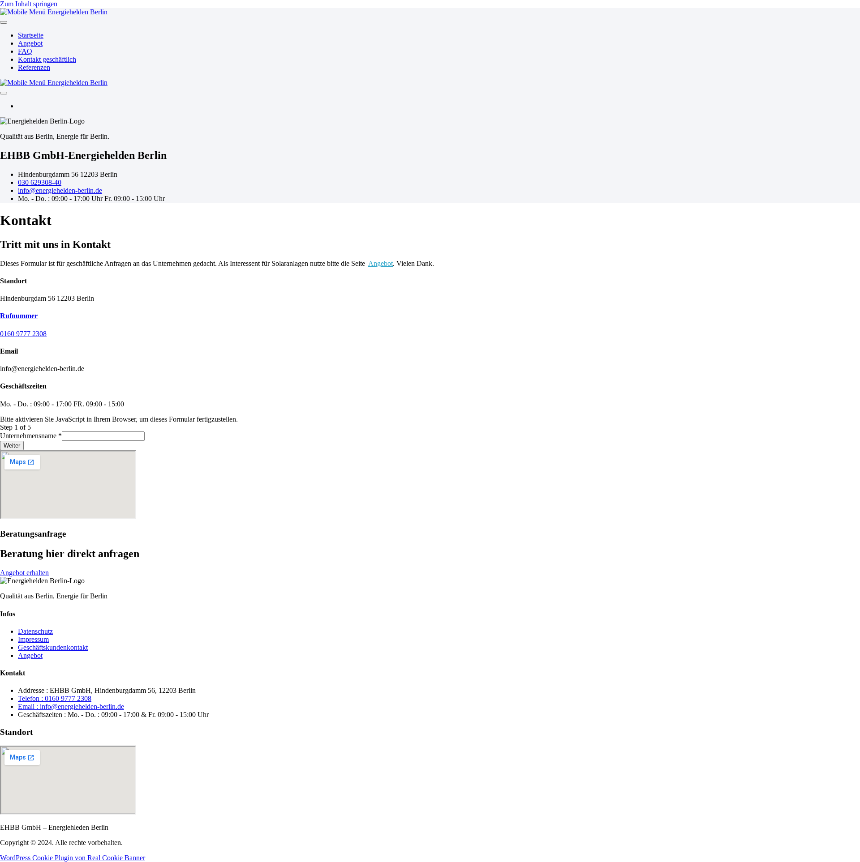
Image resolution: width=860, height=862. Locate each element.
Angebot (30, 43)
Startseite (30, 35)
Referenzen (34, 67)
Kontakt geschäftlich (47, 59)
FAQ (25, 51)
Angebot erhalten (24, 572)
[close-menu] (3, 93)
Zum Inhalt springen (28, 4)
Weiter (12, 445)
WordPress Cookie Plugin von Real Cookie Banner (72, 858)
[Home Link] (54, 82)
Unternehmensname (31, 436)
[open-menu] (3, 22)
